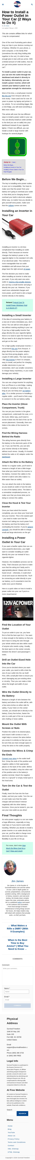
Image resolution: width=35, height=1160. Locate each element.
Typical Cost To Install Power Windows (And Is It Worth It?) (16, 305)
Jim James (6, 25)
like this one (6, 96)
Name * (7, 988)
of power (27, 269)
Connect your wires (9, 758)
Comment (5, 965)
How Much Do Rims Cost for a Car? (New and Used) (16, 848)
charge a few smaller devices (20, 282)
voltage (11, 205)
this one (15, 349)
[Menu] (3, 4)
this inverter (10, 360)
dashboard (6, 457)
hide (13, 162)
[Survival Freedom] (17, 4)
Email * (7, 997)
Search (9, 1110)
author (20, 902)
